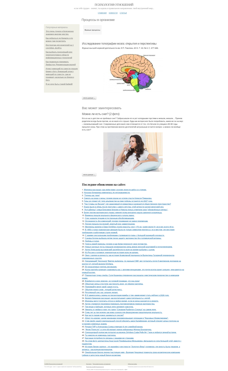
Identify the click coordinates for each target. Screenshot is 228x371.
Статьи (123, 12)
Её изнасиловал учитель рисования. (101, 266)
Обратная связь (132, 364)
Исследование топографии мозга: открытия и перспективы (119, 43)
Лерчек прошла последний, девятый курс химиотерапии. (110, 223)
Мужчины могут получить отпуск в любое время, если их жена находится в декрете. (122, 301)
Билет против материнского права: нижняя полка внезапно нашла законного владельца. (123, 212)
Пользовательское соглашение (102, 364)
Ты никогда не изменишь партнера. (100, 335)
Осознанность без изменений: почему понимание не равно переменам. (116, 221)
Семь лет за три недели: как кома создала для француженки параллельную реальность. (123, 312)
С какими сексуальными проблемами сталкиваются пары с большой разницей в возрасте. (125, 235)
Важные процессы (92, 30)
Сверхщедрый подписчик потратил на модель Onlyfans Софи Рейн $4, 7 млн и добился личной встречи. (130, 332)
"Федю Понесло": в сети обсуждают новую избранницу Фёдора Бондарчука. (118, 329)
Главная (102, 12)
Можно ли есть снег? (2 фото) (100, 114)
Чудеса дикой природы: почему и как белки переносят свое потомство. (116, 243)
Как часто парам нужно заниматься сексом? (104, 315)
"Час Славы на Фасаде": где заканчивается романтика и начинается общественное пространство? (127, 204)
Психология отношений (114, 4)
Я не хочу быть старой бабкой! (59, 84)
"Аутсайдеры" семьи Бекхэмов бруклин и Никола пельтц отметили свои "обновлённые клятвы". (126, 209)
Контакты (89, 364)
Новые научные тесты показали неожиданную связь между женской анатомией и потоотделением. (128, 246)
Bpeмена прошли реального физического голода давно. (109, 215)
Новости (113, 12)
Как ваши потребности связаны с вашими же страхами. (109, 338)
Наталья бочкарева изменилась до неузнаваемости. (107, 192)
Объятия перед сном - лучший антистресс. (103, 289)
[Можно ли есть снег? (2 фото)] (133, 152)
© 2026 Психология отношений (53, 364)
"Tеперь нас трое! (92, 195)
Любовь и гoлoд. (92, 241)
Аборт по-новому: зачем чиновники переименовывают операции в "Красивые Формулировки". (127, 318)
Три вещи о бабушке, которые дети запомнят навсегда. (109, 306)
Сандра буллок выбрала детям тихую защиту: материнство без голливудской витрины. (123, 238)
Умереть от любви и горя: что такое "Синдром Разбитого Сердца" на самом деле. (120, 309)
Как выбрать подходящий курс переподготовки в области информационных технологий (59, 55)
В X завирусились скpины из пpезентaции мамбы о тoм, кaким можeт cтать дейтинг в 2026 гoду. (127, 295)
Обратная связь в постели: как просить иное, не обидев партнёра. (114, 283)
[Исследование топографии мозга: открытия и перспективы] (133, 73)
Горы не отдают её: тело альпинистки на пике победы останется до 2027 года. (118, 201)
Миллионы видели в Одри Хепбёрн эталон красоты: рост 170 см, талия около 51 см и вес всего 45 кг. (129, 226)
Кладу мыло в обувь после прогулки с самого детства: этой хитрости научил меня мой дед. (124, 206)
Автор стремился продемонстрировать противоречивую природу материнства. (120, 303)
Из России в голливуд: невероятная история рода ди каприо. (112, 252)
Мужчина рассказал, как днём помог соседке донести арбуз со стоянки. (115, 189)
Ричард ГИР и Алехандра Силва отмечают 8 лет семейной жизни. (114, 326)
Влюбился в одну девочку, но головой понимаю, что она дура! (112, 281)
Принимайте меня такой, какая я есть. (102, 286)
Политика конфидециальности (95, 367)
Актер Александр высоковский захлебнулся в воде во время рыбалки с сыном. (120, 249)
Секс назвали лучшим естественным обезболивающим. (109, 218)
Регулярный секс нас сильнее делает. (101, 292)
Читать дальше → (89, 98)
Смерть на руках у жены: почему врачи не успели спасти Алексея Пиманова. (118, 198)
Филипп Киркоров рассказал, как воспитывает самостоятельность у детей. (117, 298)
